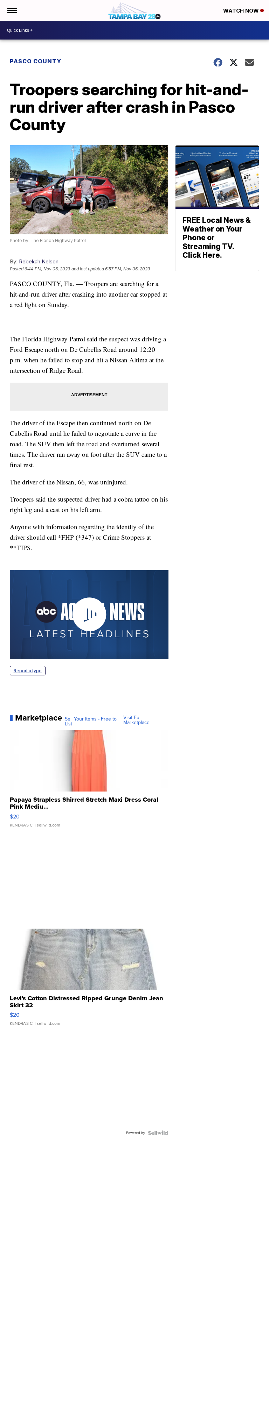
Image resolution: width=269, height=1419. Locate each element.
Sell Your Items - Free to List (91, 721)
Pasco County (35, 61)
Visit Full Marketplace (136, 720)
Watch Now (241, 10)
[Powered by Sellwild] (158, 1132)
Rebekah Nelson (38, 261)
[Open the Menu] (11, 10)
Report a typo (28, 670)
